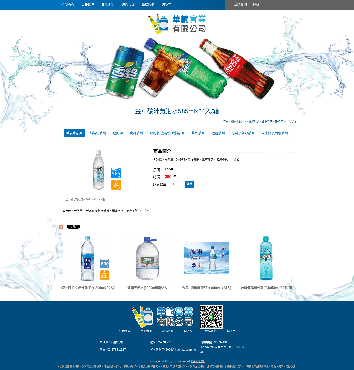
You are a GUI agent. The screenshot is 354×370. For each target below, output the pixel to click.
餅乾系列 (198, 133)
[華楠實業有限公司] (177, 23)
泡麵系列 (218, 133)
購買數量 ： (161, 184)
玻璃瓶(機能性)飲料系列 (167, 133)
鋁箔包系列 (98, 133)
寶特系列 (136, 133)
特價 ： (158, 177)
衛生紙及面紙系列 (275, 133)
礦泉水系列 (74, 133)
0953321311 (221, 342)
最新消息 (87, 5)
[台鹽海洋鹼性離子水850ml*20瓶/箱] (266, 258)
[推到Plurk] (61, 227)
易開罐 (118, 133)
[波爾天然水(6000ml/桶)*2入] (147, 258)
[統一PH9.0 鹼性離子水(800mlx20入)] (87, 258)
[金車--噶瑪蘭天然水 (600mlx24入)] (206, 258)
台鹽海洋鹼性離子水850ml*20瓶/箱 (266, 288)
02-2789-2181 (166, 342)
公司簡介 (67, 5)
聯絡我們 (148, 5)
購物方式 (128, 5)
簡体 (256, 5)
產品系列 (108, 5)
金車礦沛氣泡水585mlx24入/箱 (85, 199)
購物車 (166, 5)
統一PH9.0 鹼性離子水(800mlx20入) (88, 288)
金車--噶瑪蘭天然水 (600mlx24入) (206, 288)
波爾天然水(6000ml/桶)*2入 (147, 288)
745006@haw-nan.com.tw (179, 349)
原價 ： (158, 170)
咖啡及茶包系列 (243, 133)
